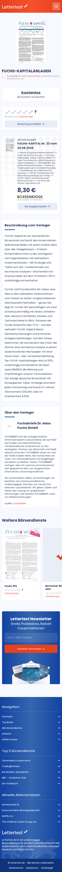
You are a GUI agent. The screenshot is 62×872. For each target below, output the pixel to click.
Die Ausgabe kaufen (36, 206)
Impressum (32, 867)
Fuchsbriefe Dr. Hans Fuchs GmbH (23, 76)
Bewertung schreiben (30, 124)
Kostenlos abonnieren (29, 648)
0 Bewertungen (26, 116)
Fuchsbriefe (19, 503)
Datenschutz (16, 867)
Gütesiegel (47, 867)
